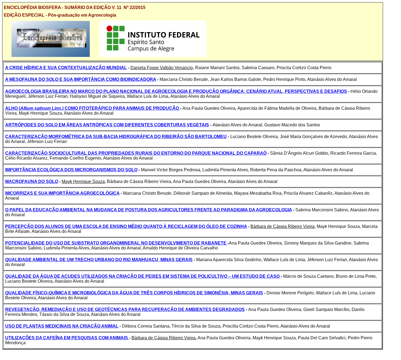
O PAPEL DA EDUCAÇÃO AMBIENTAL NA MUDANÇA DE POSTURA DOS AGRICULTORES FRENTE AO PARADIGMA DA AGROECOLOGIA (148, 210)
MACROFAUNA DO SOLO (31, 181)
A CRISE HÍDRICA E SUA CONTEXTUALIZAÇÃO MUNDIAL (66, 67)
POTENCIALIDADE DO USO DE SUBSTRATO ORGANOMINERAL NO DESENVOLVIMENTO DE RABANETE (116, 243)
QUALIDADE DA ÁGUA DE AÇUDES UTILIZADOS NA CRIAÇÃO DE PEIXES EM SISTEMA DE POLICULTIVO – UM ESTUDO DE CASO (142, 276)
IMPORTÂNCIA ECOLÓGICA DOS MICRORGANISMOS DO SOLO (71, 169)
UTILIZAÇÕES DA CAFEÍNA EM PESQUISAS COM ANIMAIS (67, 337)
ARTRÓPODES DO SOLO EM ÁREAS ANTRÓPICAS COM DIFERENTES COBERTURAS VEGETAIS (107, 125)
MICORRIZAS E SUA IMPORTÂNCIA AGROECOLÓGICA (62, 193)
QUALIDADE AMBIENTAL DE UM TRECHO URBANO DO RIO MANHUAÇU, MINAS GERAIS (99, 259)
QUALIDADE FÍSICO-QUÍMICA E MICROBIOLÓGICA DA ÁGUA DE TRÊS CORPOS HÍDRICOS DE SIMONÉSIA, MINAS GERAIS (134, 293)
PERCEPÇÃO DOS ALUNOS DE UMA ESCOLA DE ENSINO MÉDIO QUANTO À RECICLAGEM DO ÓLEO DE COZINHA (126, 226)
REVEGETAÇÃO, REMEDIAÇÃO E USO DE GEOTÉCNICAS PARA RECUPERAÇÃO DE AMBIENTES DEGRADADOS (125, 309)
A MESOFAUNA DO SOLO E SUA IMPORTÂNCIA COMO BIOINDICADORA (80, 79)
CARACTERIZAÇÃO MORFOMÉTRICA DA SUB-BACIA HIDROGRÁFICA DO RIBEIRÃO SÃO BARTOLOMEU (116, 136)
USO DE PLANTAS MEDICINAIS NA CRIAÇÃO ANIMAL (61, 326)
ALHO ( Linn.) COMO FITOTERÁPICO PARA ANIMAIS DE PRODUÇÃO (92, 108)
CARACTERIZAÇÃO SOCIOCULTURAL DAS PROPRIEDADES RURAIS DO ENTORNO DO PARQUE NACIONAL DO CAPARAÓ (136, 153)
